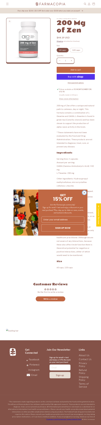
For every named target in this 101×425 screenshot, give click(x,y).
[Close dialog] (84, 193)
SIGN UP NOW (62, 227)
